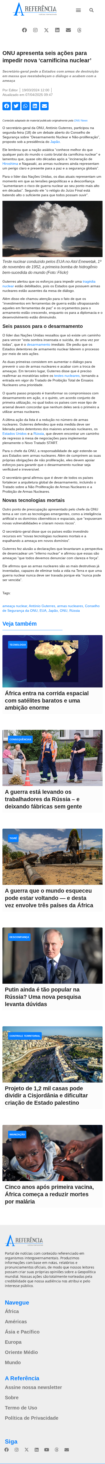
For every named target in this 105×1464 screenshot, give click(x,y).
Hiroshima (10, 164)
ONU (63, 610)
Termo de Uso (21, 1407)
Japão (55, 142)
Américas (16, 1321)
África (12, 1311)
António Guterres (42, 606)
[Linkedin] (57, 30)
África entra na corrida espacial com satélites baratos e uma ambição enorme (47, 700)
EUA (43, 610)
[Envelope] (68, 30)
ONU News (81, 120)
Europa (13, 1342)
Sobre (12, 1397)
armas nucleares (70, 606)
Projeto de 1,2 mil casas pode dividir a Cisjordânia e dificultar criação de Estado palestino (46, 1095)
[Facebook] (24, 30)
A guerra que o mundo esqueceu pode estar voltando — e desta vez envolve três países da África (49, 898)
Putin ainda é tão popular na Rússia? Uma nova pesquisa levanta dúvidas (43, 996)
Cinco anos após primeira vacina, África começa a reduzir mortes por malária (49, 1194)
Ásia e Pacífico (22, 1331)
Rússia (38, 433)
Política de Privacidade (31, 1418)
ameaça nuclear (14, 606)
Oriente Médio (21, 1352)
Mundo (13, 1362)
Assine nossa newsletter (33, 1387)
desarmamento (38, 344)
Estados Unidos (14, 433)
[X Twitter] (46, 30)
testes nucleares (67, 376)
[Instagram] (35, 30)
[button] (78, 10)
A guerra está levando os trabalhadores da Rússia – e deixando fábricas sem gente (43, 799)
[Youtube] (46, 1449)
